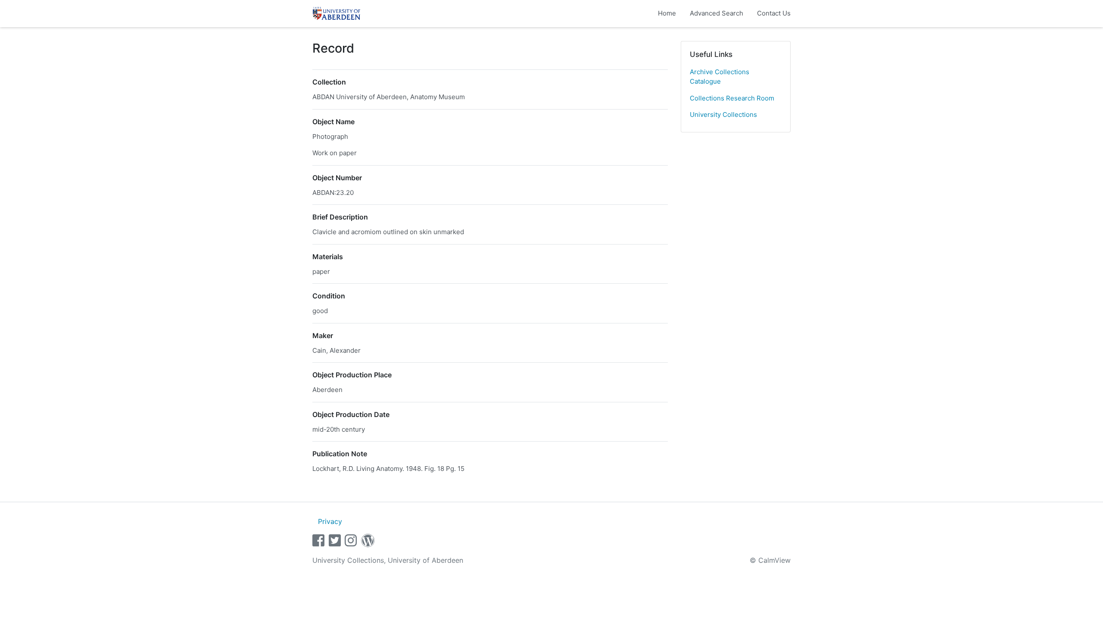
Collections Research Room (732, 98)
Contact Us (774, 13)
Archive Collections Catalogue (719, 77)
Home (667, 13)
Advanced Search (716, 13)
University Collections (723, 114)
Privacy (330, 521)
